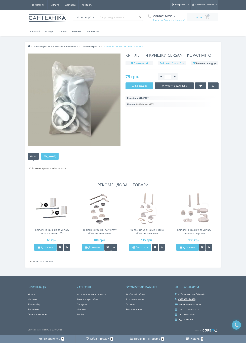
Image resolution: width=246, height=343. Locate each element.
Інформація (92, 31)
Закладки (130, 304)
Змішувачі (82, 304)
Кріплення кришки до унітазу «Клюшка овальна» (147, 231)
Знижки (76, 31)
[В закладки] (60, 247)
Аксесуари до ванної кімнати (91, 294)
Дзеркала (82, 309)
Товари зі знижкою (37, 314)
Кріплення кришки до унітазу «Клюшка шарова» (194, 231)
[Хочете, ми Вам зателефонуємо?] (236, 325)
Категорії (35, 31)
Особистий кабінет (135, 294)
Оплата (55, 4)
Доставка (70, 4)
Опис (33, 156)
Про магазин (37, 4)
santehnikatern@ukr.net (190, 304)
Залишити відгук (206, 63)
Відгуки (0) (50, 156)
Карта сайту (34, 304)
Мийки (80, 314)
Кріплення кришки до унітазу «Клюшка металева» (99, 231)
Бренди (49, 31)
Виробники (33, 309)
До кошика (46, 247)
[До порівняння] (67, 247)
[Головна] (29, 46)
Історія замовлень (135, 299)
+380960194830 (186, 299)
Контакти (87, 4)
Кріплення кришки (43, 261)
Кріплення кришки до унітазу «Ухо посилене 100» (52, 231)
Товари (62, 31)
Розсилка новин (134, 309)
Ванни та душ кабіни (87, 299)
